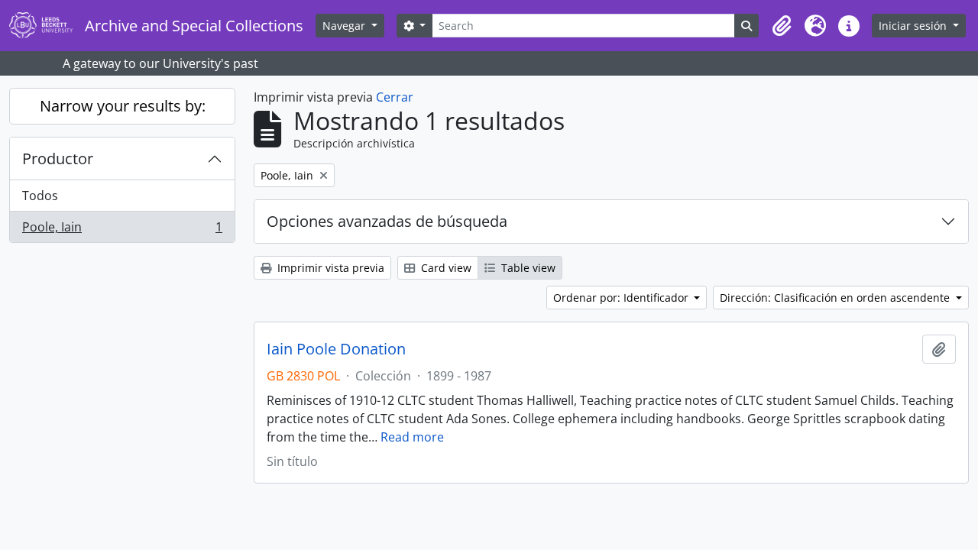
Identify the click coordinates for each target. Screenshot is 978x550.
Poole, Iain (121, 230)
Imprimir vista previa (329, 267)
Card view (444, 267)
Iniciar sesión (914, 25)
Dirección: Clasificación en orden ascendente (836, 297)
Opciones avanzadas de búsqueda (387, 221)
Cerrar (394, 97)
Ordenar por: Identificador (622, 297)
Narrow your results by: (123, 105)
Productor (57, 158)
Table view (526, 267)
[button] (781, 26)
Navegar (345, 25)
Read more (412, 437)
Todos (40, 195)
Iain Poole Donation (336, 349)
